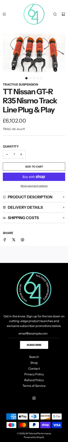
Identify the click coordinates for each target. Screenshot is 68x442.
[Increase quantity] (21, 154)
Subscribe (34, 345)
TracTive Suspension (20, 84)
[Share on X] (13, 240)
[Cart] (63, 14)
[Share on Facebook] (5, 240)
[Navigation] (4, 14)
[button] (26, 78)
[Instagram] (34, 398)
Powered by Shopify (34, 437)
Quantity (11, 146)
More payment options (34, 186)
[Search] (55, 14)
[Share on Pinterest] (22, 240)
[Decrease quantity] (7, 154)
